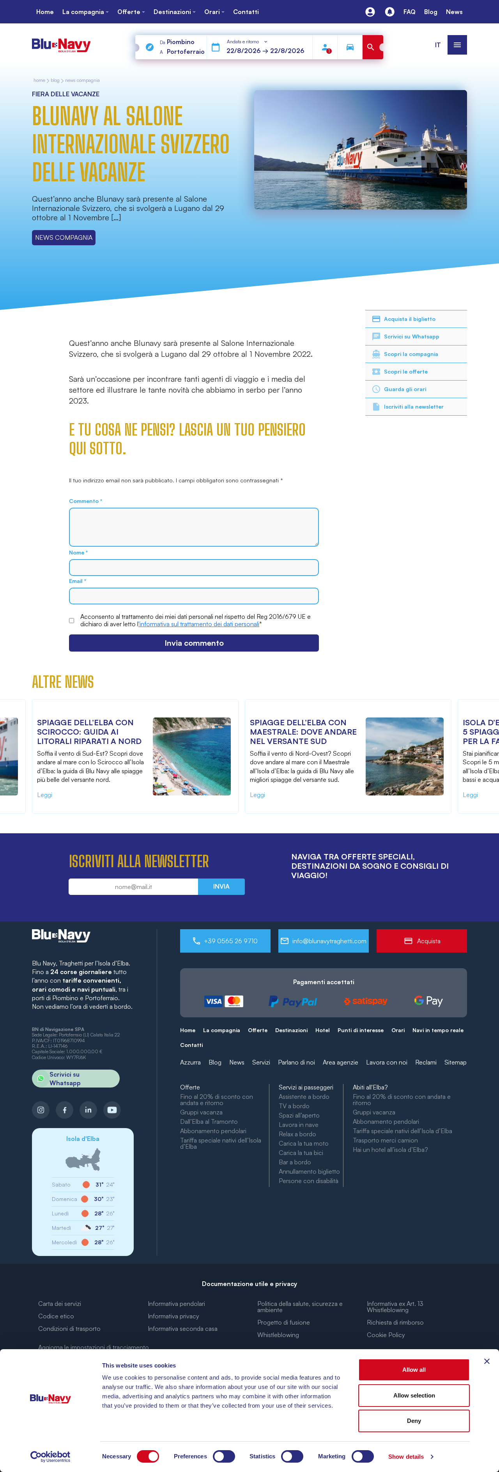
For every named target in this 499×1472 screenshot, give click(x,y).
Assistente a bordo (304, 1096)
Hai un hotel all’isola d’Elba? (390, 1149)
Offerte (257, 1030)
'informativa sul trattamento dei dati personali (198, 624)
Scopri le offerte (406, 371)
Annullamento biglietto (309, 1171)
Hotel (322, 1030)
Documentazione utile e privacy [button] (249, 1284)
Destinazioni (291, 1030)
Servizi (261, 1062)
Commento (85, 501)
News (236, 1062)
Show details (406, 1456)
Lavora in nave (299, 1124)
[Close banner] (487, 1361)
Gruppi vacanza (201, 1112)
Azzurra (190, 1062)
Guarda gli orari (405, 389)
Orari (398, 1030)
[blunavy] (61, 42)
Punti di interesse (361, 1030)
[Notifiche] (389, 11)
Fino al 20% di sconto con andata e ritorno (216, 1100)
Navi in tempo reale (438, 1030)
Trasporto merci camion (385, 1140)
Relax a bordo (297, 1134)
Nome (78, 552)
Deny (414, 1420)
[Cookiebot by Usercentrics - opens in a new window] (50, 1457)
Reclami (426, 1062)
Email (77, 581)
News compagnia (82, 80)
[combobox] (247, 41)
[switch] (224, 1456)
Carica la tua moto (304, 1143)
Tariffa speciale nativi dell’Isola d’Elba (220, 1143)
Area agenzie (340, 1062)
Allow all (414, 1369)
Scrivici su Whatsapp (411, 336)
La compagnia (221, 1030)
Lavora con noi (386, 1062)
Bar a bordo (295, 1162)
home (39, 80)
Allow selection (414, 1395)
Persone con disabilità (308, 1181)
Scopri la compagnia (411, 354)
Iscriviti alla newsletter (414, 406)
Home (187, 1030)
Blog (55, 80)
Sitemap (455, 1062)
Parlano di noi (296, 1062)
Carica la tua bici (301, 1153)
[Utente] (370, 12)
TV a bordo (294, 1106)
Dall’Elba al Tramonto (209, 1121)
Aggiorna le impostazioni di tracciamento (93, 1347)
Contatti (191, 1045)
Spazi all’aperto (299, 1115)
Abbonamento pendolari (213, 1131)
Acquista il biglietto (409, 318)
